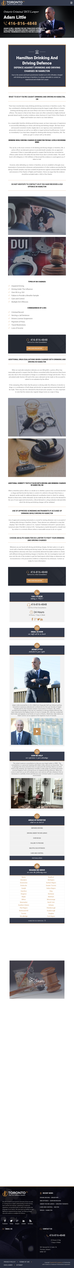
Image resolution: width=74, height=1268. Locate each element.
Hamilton (24, 891)
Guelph (23, 888)
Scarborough (51, 911)
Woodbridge (24, 916)
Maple (24, 897)
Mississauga (51, 899)
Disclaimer (8, 1265)
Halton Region (51, 888)
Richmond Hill (23, 911)
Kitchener (51, 894)
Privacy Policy (10, 1262)
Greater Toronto (51, 885)
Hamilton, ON (42, 554)
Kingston (23, 894)
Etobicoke (23, 885)
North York (51, 902)
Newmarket (23, 902)
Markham (51, 897)
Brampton (24, 880)
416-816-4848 (22, 23)
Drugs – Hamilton (46, 1210)
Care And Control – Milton (49, 1207)
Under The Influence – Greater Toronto (54, 1204)
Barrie (24, 877)
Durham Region (51, 883)
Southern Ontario (23, 905)
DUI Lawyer (44, 79)
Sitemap (19, 1265)
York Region (51, 916)
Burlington (51, 880)
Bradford (51, 877)
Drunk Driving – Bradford (49, 1197)
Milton (24, 899)
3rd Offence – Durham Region (50, 1200)
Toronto (23, 913)
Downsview (23, 883)
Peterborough (51, 908)
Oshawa (51, 905)
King (51, 891)
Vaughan (51, 913)
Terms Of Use (24, 1262)
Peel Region (23, 908)
